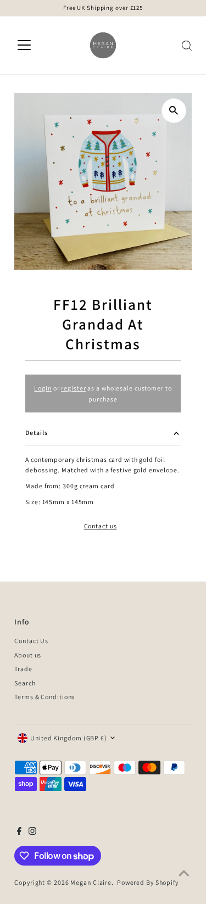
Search (24, 683)
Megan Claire (91, 882)
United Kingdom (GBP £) (68, 738)
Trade (23, 669)
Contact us (100, 526)
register (73, 388)
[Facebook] (19, 832)
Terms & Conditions (44, 697)
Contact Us (31, 641)
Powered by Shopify (148, 882)
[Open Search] (187, 46)
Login (42, 388)
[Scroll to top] (184, 874)
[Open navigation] (24, 45)
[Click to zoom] (174, 110)
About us (27, 655)
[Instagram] (32, 832)
